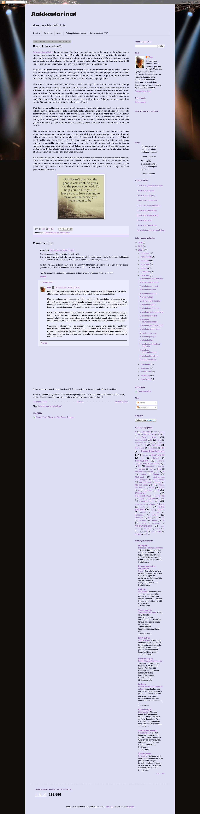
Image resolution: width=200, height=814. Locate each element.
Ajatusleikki (146, 432)
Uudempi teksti (40, 402)
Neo (49, 287)
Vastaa (43, 277)
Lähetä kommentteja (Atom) (50, 406)
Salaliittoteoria (140, 504)
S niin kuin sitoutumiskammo (148, 351)
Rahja (140, 571)
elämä (159, 440)
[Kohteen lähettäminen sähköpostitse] (59, 229)
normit (161, 488)
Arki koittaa (142, 592)
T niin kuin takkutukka (149, 282)
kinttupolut (143, 545)
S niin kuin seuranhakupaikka (148, 320)
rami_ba (109, 807)
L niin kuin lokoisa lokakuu (148, 205)
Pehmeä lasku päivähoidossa (150, 661)
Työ (149, 518)
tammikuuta (146, 379)
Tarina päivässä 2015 (99, 33)
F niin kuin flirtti (146, 297)
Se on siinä (143, 756)
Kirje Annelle (143, 712)
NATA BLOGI (144, 638)
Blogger (130, 807)
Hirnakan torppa (145, 659)
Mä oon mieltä (141, 485)
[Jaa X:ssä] (65, 229)
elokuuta (144, 268)
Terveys (142, 512)
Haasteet (156, 445)
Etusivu (36, 33)
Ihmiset (156, 458)
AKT (155, 432)
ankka (162, 432)
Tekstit (142, 403)
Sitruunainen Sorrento (147, 613)
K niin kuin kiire (146, 340)
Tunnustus (139, 515)
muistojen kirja (145, 482)
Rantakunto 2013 (146, 501)
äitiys (159, 531)
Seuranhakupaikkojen (43, 52)
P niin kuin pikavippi (145, 191)
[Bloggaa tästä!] (62, 229)
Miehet (156, 474)
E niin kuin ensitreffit (148, 316)
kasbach (142, 684)
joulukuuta (145, 253)
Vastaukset (48, 282)
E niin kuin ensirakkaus (150, 308)
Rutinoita (142, 589)
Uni (163, 518)
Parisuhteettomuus (143, 496)
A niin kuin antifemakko (147, 201)
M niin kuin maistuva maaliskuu (150, 230)
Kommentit (143, 407)
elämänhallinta (140, 443)
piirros (141, 498)
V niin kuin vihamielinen (150, 329)
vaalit (144, 523)
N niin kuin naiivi (144, 220)
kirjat (159, 469)
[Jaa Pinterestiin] (71, 229)
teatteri (152, 510)
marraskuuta (146, 257)
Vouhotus (147, 529)
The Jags (156, 512)
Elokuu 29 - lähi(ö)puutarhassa (150, 548)
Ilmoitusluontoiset (151, 463)
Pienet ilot (160, 496)
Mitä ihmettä (158, 480)
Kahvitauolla (140, 102)
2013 (140, 246)
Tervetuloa (48, 33)
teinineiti (160, 510)
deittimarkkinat (141, 440)
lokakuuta (145, 261)
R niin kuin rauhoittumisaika (151, 279)
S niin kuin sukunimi (148, 293)
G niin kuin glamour (148, 333)
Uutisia (154, 520)
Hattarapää (152, 448)
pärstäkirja (151, 498)
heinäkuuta (145, 272)
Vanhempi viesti (121, 402)
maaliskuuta (146, 372)
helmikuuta (145, 375)
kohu (151, 472)
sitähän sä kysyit (156, 504)
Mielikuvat (139, 477)
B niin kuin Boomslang (147, 225)
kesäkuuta (145, 275)
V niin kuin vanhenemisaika (151, 312)
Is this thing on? (144, 733)
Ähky (152, 531)
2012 (140, 250)
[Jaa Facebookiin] (68, 229)
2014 (140, 242)
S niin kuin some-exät (149, 286)
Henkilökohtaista (52, 233)
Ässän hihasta (144, 754)
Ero (149, 443)
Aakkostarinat (53, 13)
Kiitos (59, 33)
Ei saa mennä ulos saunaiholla (146, 567)
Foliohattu (161, 443)
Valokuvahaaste (143, 526)
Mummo (158, 482)
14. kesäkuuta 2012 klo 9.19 (67, 287)
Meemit (144, 474)
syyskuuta (145, 264)
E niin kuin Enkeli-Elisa (147, 210)
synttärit (142, 507)
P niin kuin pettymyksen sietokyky (150, 345)
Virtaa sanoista (145, 610)
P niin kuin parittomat (146, 196)
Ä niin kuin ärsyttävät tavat (151, 325)
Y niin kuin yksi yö (147, 336)
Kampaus (161, 466)
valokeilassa (156, 523)
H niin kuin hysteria (148, 290)
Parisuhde (140, 493)
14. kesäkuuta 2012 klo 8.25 (62, 250)
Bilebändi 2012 (148, 434)
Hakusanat (139, 448)
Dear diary (148, 437)
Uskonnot (142, 520)
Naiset (151, 488)
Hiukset (145, 455)
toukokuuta (146, 364)
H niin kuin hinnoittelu (149, 356)
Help (162, 448)
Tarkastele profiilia (143, 91)
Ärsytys (138, 534)
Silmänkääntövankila (147, 730)
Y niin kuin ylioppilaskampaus (150, 186)
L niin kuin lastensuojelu (150, 301)
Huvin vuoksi (157, 455)
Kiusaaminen (140, 472)
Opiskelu (148, 490)
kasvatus (141, 469)
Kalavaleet (150, 466)
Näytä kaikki (160, 773)
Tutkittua (139, 518)
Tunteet (155, 515)
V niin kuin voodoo (147, 305)
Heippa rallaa (143, 640)
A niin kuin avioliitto (148, 360)
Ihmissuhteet (65, 233)
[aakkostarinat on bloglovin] (145, 421)
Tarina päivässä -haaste (76, 33)
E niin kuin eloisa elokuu (147, 215)
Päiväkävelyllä (144, 710)
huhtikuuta (145, 368)
